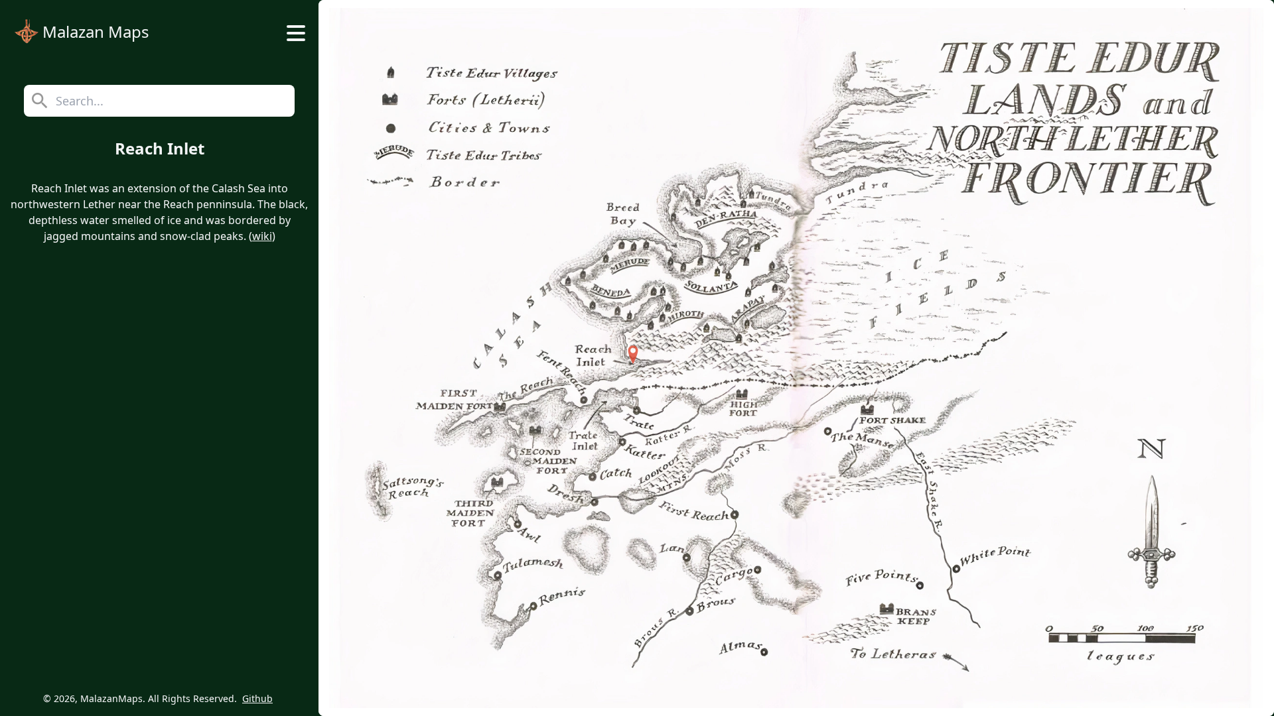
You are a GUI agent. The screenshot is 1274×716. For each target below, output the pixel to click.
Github (257, 698)
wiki (262, 236)
